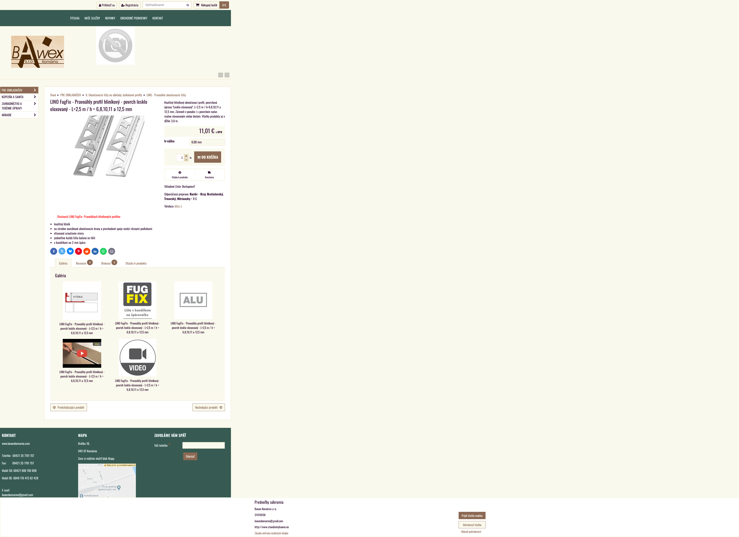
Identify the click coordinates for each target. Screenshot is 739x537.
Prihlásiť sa (108, 5)
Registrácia (131, 5)
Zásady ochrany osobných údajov (271, 533)
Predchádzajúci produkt (71, 407)
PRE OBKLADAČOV (12, 90)
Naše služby (92, 18)
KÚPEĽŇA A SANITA (12, 97)
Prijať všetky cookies (472, 515)
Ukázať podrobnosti (471, 531)
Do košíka (209, 157)
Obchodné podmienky (133, 18)
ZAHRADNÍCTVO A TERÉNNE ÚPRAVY (12, 105)
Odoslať (190, 456)
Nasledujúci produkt (206, 407)
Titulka (74, 18)
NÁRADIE (7, 115)
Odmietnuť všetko (472, 525)
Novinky (110, 18)
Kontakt (157, 18)
